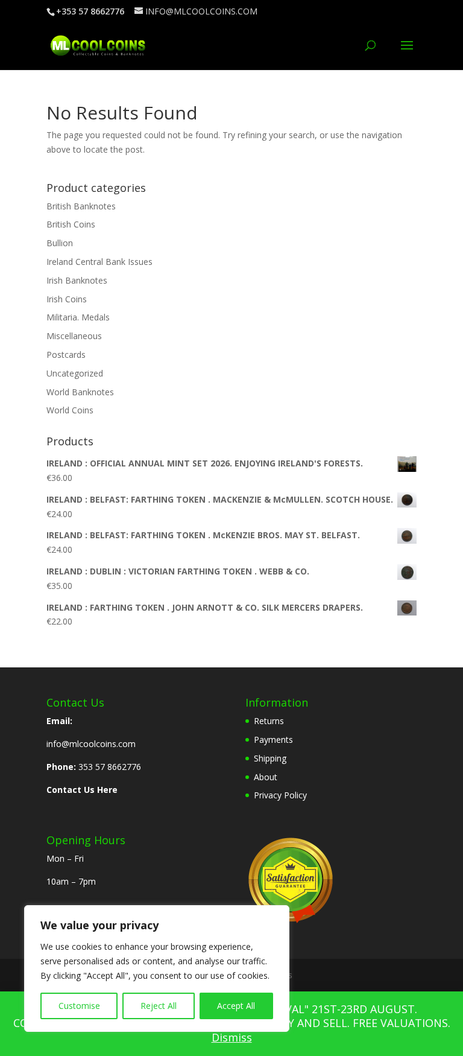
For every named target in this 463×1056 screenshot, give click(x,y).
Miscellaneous (74, 336)
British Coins (70, 224)
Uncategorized (74, 373)
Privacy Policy (280, 795)
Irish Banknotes (76, 280)
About (265, 777)
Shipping (270, 758)
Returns (269, 721)
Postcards (66, 354)
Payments (273, 739)
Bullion (59, 243)
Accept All (236, 1005)
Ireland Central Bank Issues (99, 261)
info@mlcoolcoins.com (91, 743)
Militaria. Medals (78, 317)
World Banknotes (80, 392)
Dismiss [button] (232, 1037)
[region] (156, 968)
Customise (79, 1005)
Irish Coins (66, 299)
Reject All (158, 1005)
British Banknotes (81, 206)
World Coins (69, 410)
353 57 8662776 (109, 766)
